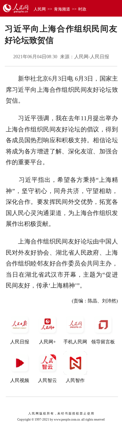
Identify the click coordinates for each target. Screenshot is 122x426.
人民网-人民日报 (91, 56)
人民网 (40, 9)
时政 (82, 9)
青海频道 (62, 9)
